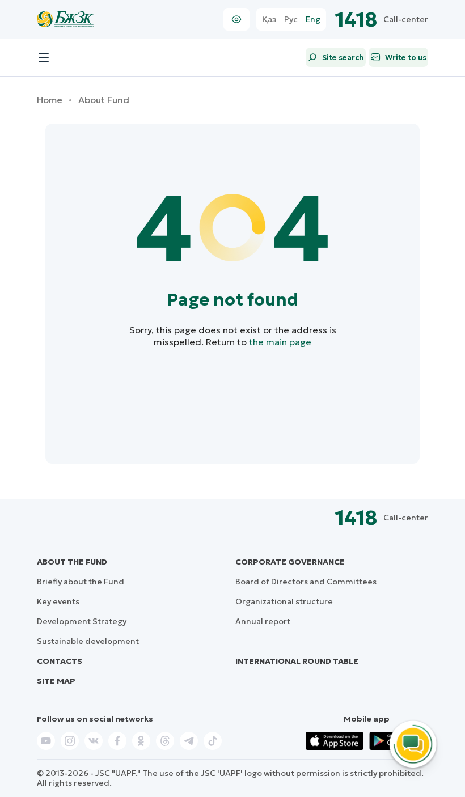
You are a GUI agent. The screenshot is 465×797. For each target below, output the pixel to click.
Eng (313, 19)
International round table (296, 661)
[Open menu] (43, 57)
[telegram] (189, 741)
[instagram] (70, 741)
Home (49, 100)
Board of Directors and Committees (306, 581)
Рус (291, 19)
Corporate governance (290, 562)
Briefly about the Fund (80, 581)
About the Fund (72, 562)
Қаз (269, 19)
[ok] (141, 741)
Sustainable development (88, 641)
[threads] (165, 741)
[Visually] (236, 19)
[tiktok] (213, 741)
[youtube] (46, 741)
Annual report (262, 621)
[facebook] (117, 741)
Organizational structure (284, 601)
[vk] (93, 741)
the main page (280, 341)
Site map (56, 681)
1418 (356, 19)
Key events (58, 601)
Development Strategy (81, 621)
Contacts (59, 661)
